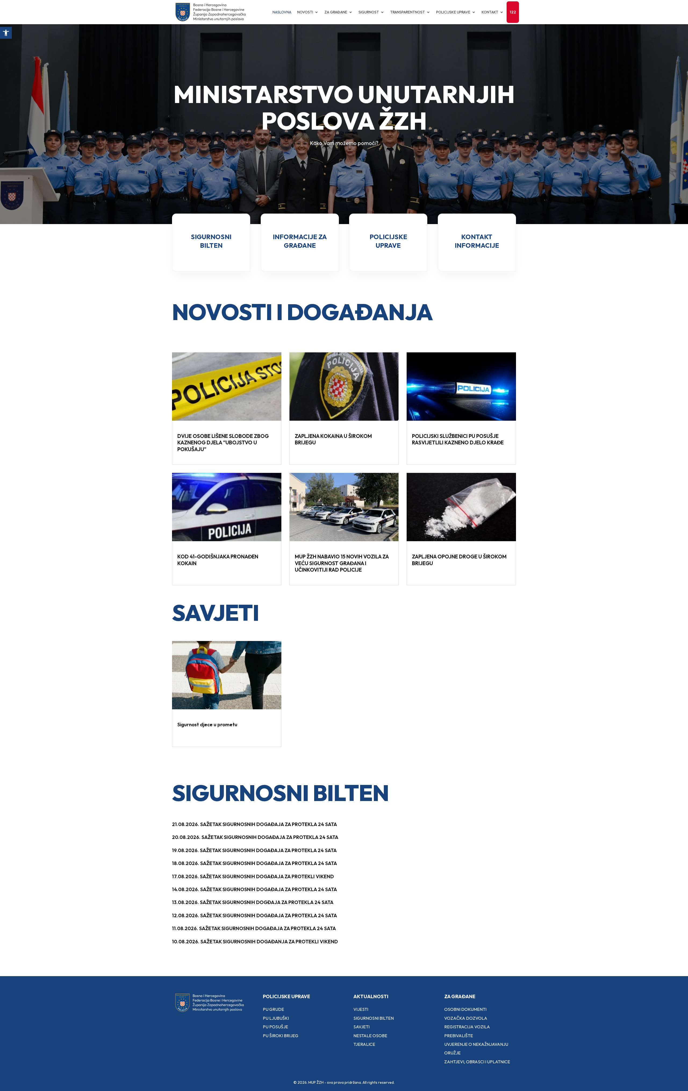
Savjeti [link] (361, 1026)
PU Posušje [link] (275, 1026)
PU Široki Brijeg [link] (280, 1035)
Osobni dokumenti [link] (465, 1009)
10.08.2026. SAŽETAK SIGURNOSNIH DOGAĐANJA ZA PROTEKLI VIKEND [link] (255, 941)
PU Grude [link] (273, 1009)
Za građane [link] (335, 12)
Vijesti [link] (360, 1009)
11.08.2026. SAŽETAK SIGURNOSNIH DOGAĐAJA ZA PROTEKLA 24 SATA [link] (254, 928)
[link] (6, 33)
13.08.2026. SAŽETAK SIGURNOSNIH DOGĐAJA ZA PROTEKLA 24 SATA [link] (253, 902)
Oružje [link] (452, 1052)
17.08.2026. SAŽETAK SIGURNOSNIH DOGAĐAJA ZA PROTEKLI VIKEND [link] (253, 876)
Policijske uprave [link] (453, 12)
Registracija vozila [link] (467, 1026)
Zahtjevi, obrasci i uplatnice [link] (477, 1061)
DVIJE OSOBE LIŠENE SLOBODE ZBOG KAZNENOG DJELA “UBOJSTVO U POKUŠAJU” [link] (223, 442)
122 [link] (513, 12)
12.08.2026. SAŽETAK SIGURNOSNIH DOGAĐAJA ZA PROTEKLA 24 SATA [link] (254, 915)
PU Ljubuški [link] (276, 1018)
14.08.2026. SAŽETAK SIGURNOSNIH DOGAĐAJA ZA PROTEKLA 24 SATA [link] (254, 889)
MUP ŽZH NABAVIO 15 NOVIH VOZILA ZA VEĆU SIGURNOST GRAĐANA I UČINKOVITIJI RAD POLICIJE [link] (342, 563)
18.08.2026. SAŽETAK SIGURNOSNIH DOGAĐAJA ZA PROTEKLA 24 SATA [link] (254, 863)
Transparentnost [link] (407, 12)
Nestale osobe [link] (370, 1035)
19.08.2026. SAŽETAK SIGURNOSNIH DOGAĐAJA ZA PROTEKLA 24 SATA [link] (254, 850)
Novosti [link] (305, 12)
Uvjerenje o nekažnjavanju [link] (476, 1044)
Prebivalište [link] (458, 1035)
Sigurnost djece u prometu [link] (207, 724)
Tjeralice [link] (364, 1044)
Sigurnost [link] (369, 12)
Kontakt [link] (490, 12)
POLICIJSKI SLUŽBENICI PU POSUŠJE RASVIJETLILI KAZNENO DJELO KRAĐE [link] (458, 439)
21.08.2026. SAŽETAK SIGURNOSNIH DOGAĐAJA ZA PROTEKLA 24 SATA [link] (254, 824)
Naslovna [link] (282, 12)
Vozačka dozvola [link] (465, 1018)
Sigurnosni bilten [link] (373, 1018)
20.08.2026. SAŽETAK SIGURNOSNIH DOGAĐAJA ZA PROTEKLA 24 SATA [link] (255, 837)
